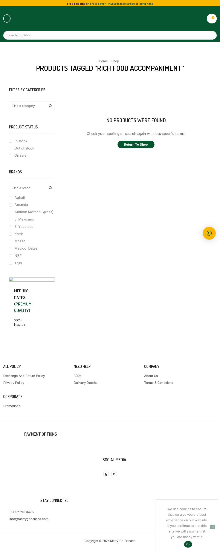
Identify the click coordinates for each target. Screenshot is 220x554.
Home (103, 61)
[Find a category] (51, 106)
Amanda (21, 205)
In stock (20, 141)
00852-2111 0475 (21, 512)
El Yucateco (24, 227)
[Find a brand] (51, 188)
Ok (188, 544)
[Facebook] (106, 474)
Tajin (18, 263)
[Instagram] (114, 474)
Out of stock (24, 148)
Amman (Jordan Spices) (33, 212)
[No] (212, 527)
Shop (115, 61)
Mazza (19, 241)
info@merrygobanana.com (29, 519)
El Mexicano (24, 219)
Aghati (19, 198)
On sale (20, 155)
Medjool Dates (25, 248)
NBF (18, 256)
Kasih (18, 234)
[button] (7, 18)
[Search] (211, 35)
